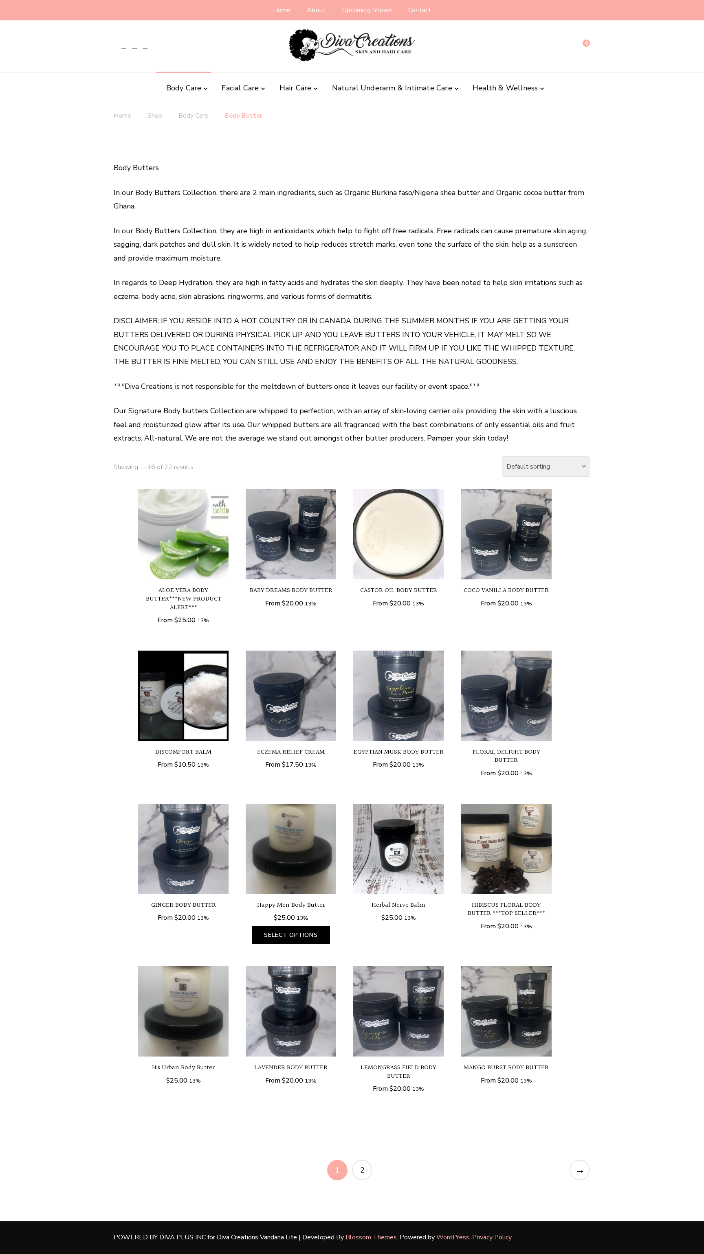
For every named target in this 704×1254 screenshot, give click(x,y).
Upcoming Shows (367, 10)
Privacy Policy (492, 1237)
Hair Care (295, 88)
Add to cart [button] (398, 856)
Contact (419, 10)
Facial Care (240, 88)
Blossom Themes (371, 1237)
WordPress (452, 1237)
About (316, 10)
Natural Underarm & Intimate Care (392, 88)
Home (281, 10)
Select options (183, 541)
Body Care (184, 88)
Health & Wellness (505, 88)
